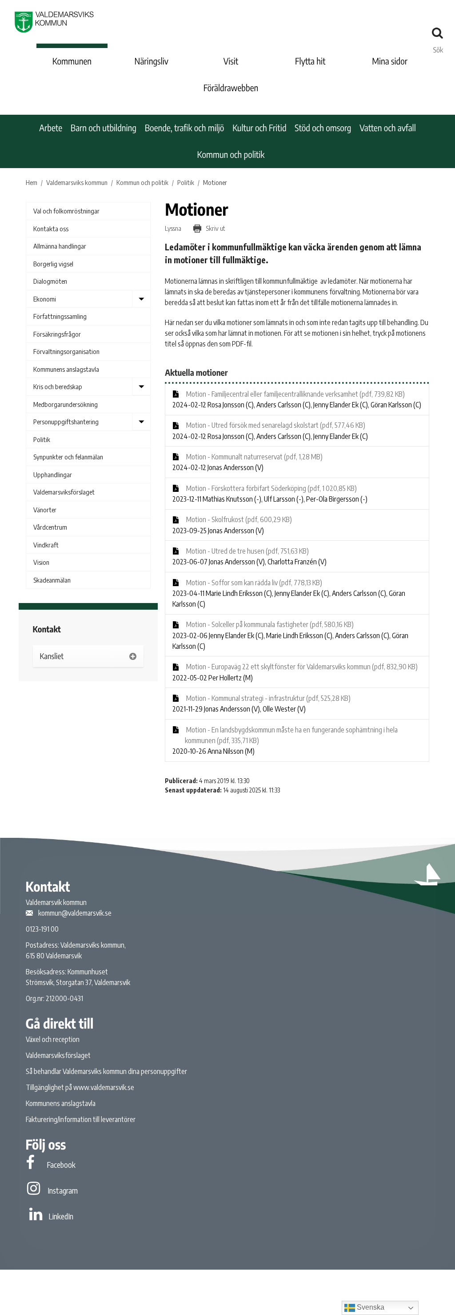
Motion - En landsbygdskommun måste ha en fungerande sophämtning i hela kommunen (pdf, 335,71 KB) (291, 735)
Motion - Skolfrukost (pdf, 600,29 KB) (238, 519)
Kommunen (72, 61)
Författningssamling (60, 316)
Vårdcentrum (50, 527)
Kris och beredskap (57, 386)
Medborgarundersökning (65, 404)
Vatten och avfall (387, 127)
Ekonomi (44, 299)
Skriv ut (215, 228)
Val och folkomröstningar (66, 211)
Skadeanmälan (52, 580)
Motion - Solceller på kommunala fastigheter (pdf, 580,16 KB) (269, 624)
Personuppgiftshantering (66, 422)
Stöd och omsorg (323, 127)
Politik (41, 439)
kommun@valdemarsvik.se (75, 913)
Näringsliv (151, 61)
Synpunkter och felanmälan (68, 457)
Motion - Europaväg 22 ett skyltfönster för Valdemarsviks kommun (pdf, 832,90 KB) (301, 666)
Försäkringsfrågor (57, 334)
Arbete (50, 127)
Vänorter (44, 510)
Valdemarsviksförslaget (64, 492)
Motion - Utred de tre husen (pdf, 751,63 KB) (247, 551)
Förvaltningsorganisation (66, 351)
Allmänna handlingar (59, 246)
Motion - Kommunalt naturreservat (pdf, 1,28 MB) (254, 456)
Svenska (369, 1307)
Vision (41, 562)
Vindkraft (46, 545)
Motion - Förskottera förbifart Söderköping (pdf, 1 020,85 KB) (271, 488)
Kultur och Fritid (259, 127)
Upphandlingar (52, 475)
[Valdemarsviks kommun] (54, 22)
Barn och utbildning (103, 127)
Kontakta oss (50, 229)
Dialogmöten (50, 281)
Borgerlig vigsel (53, 264)
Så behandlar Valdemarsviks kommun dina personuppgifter (106, 1071)
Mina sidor (389, 61)
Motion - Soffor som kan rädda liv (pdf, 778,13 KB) (253, 582)
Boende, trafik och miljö (184, 127)
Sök (438, 47)
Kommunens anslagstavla (66, 369)
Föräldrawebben (231, 87)
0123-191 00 (42, 929)
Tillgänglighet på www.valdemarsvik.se (80, 1087)
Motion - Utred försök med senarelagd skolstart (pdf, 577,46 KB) (275, 425)
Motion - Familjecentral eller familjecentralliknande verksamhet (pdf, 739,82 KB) (295, 394)
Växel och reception (53, 1039)
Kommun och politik (231, 154)
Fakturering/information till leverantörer (81, 1119)
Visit (231, 61)
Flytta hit (310, 61)
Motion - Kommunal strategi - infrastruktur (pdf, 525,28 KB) (268, 698)
